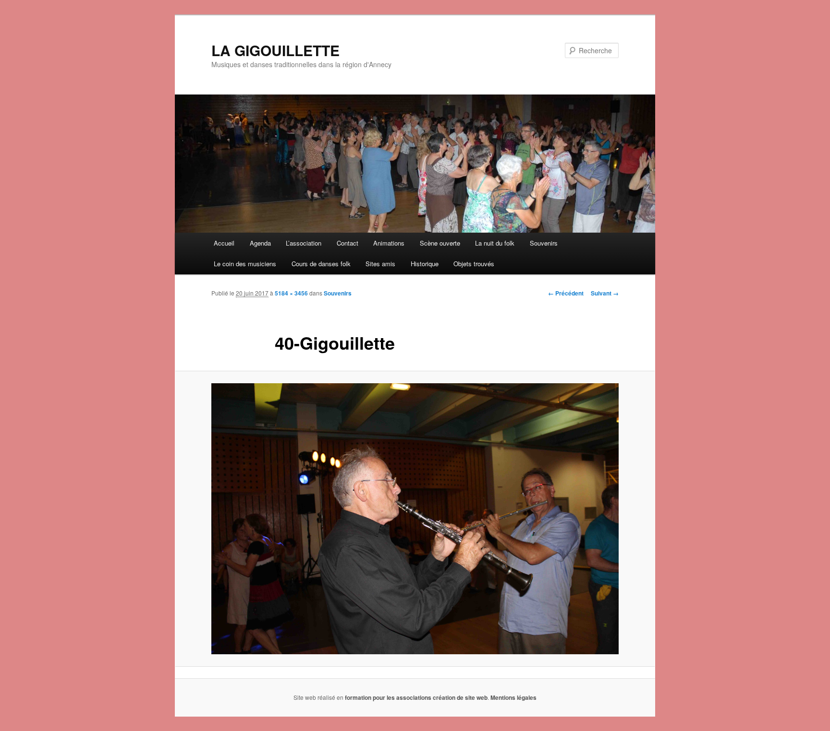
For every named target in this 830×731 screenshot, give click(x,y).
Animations (388, 243)
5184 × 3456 (291, 293)
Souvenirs (544, 243)
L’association (303, 243)
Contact (347, 243)
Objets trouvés (473, 263)
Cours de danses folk (321, 263)
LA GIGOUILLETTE (275, 50)
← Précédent (566, 293)
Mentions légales (513, 697)
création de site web (460, 697)
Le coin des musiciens (245, 263)
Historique (425, 263)
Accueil (224, 243)
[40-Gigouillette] (415, 518)
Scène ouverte (440, 243)
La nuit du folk (494, 243)
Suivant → (605, 293)
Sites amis (380, 263)
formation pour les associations (388, 697)
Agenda (260, 243)
